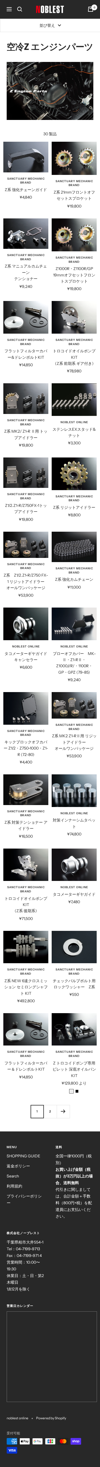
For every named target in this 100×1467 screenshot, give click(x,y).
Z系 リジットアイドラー (74, 507)
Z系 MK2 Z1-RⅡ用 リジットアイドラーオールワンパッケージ (74, 742)
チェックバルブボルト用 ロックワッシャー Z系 (75, 983)
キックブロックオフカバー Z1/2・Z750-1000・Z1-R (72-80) (26, 748)
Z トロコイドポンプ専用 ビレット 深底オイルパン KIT (74, 1069)
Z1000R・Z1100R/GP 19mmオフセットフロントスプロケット (74, 275)
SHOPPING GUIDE (23, 1155)
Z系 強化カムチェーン (74, 579)
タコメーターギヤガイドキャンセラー (25, 656)
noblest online (74, 422)
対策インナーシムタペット (74, 823)
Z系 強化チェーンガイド (26, 189)
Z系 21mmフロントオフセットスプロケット (74, 195)
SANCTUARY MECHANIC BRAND (26, 181)
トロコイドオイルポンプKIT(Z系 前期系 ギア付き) (74, 357)
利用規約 (14, 1186)
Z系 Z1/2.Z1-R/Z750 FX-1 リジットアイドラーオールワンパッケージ (26, 581)
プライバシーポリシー (24, 1199)
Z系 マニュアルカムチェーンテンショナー (26, 272)
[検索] (19, 9)
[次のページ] (63, 1111)
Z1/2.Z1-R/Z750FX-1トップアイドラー (26, 508)
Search (13, 1176)
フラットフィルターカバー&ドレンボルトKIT (25, 354)
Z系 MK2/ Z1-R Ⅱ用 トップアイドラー (26, 434)
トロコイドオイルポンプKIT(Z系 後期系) (25, 905)
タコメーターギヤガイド (74, 894)
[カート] (90, 9)
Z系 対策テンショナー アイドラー (26, 825)
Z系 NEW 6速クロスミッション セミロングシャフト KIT (26, 987)
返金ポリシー (18, 1166)
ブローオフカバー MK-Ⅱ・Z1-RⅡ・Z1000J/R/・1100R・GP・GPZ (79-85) (74, 663)
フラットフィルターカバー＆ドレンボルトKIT (25, 1066)
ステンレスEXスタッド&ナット (74, 432)
